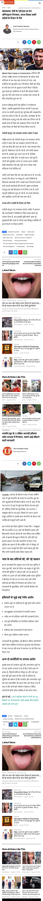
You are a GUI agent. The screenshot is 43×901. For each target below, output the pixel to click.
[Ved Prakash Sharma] (7, 29)
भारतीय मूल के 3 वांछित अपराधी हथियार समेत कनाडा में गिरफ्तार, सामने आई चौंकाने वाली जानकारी (32, 264)
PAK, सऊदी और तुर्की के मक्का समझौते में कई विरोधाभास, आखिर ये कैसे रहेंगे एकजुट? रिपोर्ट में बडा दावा (27, 362)
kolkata (23, 232)
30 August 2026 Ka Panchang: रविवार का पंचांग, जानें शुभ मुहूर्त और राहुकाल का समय (27, 349)
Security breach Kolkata (20, 240)
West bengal (30, 246)
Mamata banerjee (29, 234)
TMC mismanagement (8, 246)
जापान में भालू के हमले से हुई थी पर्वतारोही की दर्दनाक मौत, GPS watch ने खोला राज (10, 264)
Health (4, 300)
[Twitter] (29, 42)
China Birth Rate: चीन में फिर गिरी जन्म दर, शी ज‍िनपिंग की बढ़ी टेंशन (27, 321)
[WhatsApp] (39, 42)
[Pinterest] (34, 42)
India (9, 7)
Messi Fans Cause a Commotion (23, 237)
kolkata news (30, 232)
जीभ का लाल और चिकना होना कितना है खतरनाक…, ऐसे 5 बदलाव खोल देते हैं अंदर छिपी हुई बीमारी (21, 304)
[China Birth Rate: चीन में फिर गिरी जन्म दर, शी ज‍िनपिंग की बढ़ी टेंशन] (7, 322)
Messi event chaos (8, 237)
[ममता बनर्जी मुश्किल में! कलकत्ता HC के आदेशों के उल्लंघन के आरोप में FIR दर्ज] (31, 410)
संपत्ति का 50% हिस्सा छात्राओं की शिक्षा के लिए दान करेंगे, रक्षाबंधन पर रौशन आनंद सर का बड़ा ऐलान (11, 395)
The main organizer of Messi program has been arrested (18, 243)
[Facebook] (24, 42)
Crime (4, 7)
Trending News (20, 246)
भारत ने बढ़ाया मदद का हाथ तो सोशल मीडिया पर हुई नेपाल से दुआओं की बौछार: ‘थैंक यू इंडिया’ (27, 335)
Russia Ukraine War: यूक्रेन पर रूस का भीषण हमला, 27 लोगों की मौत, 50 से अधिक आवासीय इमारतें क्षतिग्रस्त (11, 421)
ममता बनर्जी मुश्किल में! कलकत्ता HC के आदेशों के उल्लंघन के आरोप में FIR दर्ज (31, 420)
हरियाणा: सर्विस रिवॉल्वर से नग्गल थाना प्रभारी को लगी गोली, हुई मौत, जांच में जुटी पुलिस (31, 395)
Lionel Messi (19, 234)
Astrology (16, 344)
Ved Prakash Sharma (21, 26)
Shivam (16, 353)
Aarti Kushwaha (11, 300)
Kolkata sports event (8, 234)
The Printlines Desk (19, 366)
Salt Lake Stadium (7, 240)
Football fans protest (13, 232)
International (17, 317)
